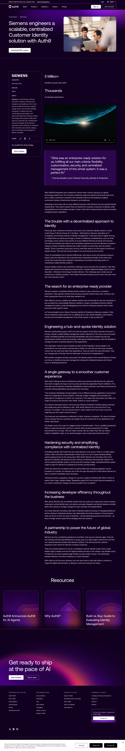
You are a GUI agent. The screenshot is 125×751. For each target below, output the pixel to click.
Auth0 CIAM (12, 696)
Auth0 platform (13, 701)
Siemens (15, 99)
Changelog (39, 707)
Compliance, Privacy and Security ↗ (102, 696)
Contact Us (103, 718)
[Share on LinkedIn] (25, 139)
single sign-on (81, 540)
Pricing (11, 707)
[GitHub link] (17, 729)
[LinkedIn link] (13, 729)
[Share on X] (29, 139)
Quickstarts (39, 698)
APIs (37, 701)
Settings (81, 745)
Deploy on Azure (41, 710)
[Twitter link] (10, 729)
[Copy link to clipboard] (20, 139)
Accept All (110, 745)
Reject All (96, 745)
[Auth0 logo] (13, 7)
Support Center (68, 696)
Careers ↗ (94, 701)
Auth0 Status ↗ (68, 707)
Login (102, 2)
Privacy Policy (31, 747)
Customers (13, 17)
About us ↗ (95, 698)
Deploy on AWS (40, 713)
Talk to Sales (67, 701)
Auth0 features (13, 704)
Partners (94, 704)
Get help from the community (72, 698)
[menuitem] (25, 7)
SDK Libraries (40, 704)
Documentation (40, 696)
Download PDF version (19, 50)
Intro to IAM (12, 698)
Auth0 (64, 331)
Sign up (96, 7)
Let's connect (109, 7)
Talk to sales (32, 677)
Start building (19, 151)
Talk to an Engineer (69, 704)
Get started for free (14, 710)
